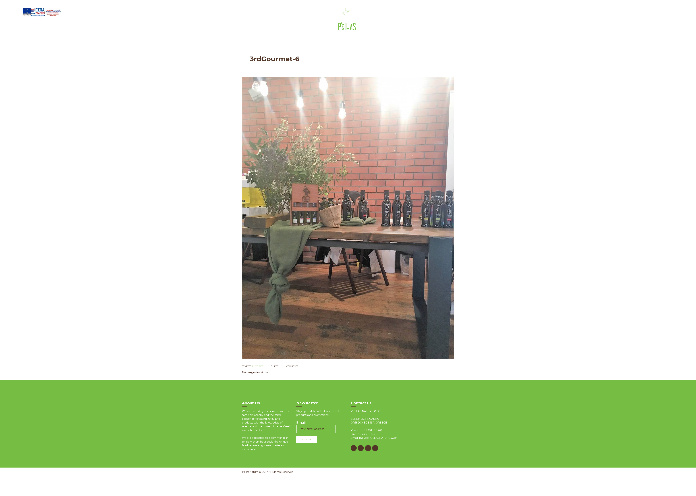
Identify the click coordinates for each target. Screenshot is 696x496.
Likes (274, 366)
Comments (292, 366)
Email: (301, 423)
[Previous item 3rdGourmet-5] (295, 217)
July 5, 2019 (257, 366)
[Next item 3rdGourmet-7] (401, 217)
